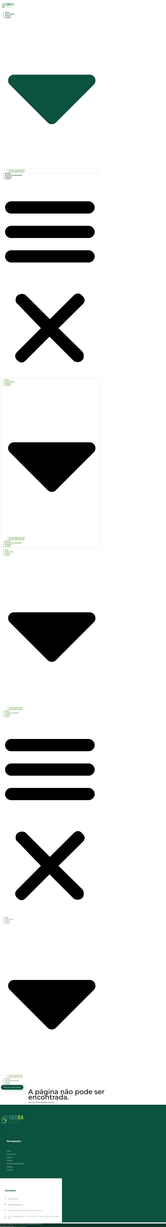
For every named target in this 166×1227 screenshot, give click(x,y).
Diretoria (8, 16)
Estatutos (8, 177)
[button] (50, 279)
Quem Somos (10, 14)
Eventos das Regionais (17, 170)
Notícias (8, 173)
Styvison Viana (20, 1226)
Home (7, 12)
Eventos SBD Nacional (16, 172)
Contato (8, 178)
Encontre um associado (13, 175)
